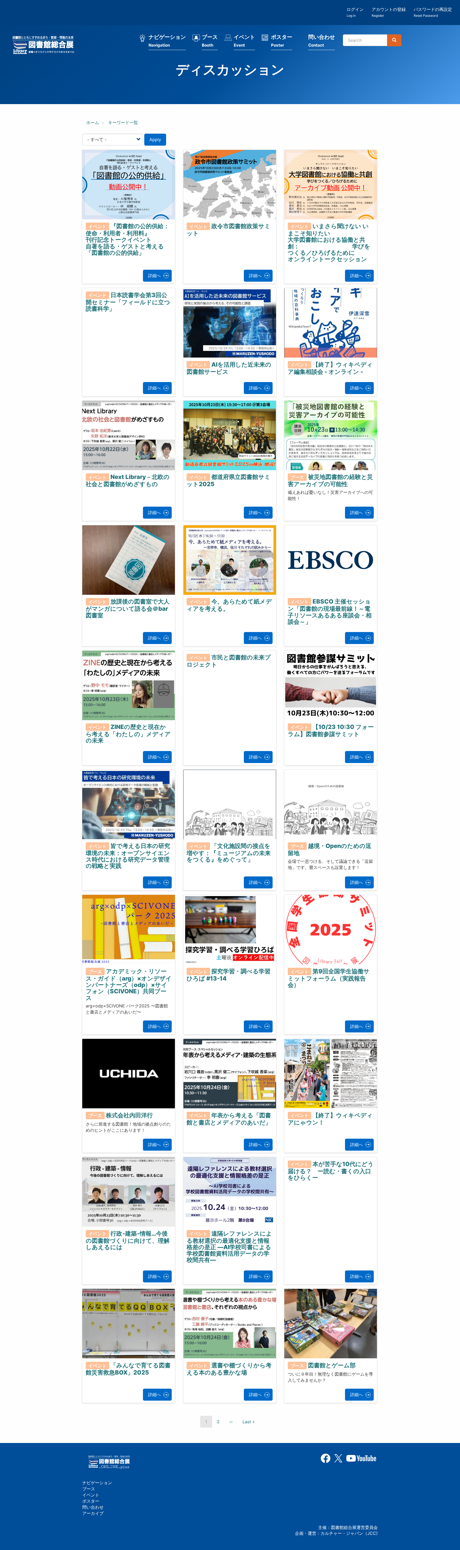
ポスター (281, 41)
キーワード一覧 (123, 122)
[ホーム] (45, 45)
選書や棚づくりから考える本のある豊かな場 (229, 1369)
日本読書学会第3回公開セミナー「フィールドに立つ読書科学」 (128, 301)
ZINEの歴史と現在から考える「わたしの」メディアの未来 (128, 733)
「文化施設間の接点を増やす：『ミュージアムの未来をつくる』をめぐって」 (229, 852)
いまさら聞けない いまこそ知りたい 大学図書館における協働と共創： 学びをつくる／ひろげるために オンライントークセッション (348, 243)
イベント (244, 41)
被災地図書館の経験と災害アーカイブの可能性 (330, 480)
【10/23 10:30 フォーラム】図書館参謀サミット (331, 730)
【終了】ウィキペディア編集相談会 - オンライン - (330, 368)
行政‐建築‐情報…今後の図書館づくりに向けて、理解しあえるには (128, 1240)
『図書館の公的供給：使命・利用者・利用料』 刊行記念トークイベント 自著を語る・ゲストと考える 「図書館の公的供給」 (154, 239)
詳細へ (154, 275)
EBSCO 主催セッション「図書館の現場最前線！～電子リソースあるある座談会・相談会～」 (330, 611)
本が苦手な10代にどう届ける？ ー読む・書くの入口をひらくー (331, 1170)
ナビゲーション (167, 41)
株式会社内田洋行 (129, 1115)
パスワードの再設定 (433, 12)
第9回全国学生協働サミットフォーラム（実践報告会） (328, 978)
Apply (155, 139)
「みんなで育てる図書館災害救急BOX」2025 (128, 1369)
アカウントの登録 (389, 12)
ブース (210, 41)
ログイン (355, 12)
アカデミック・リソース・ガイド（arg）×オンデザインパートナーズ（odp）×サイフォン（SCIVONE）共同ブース (129, 984)
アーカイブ (93, 1513)
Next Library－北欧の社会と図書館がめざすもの (128, 480)
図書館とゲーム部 (332, 1365)
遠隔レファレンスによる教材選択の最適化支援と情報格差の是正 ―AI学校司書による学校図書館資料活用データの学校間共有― (229, 1246)
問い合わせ (321, 41)
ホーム (92, 122)
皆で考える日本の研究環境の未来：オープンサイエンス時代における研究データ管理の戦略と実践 (128, 856)
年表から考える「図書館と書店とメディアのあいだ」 (229, 1119)
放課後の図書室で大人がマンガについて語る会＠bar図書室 (128, 608)
